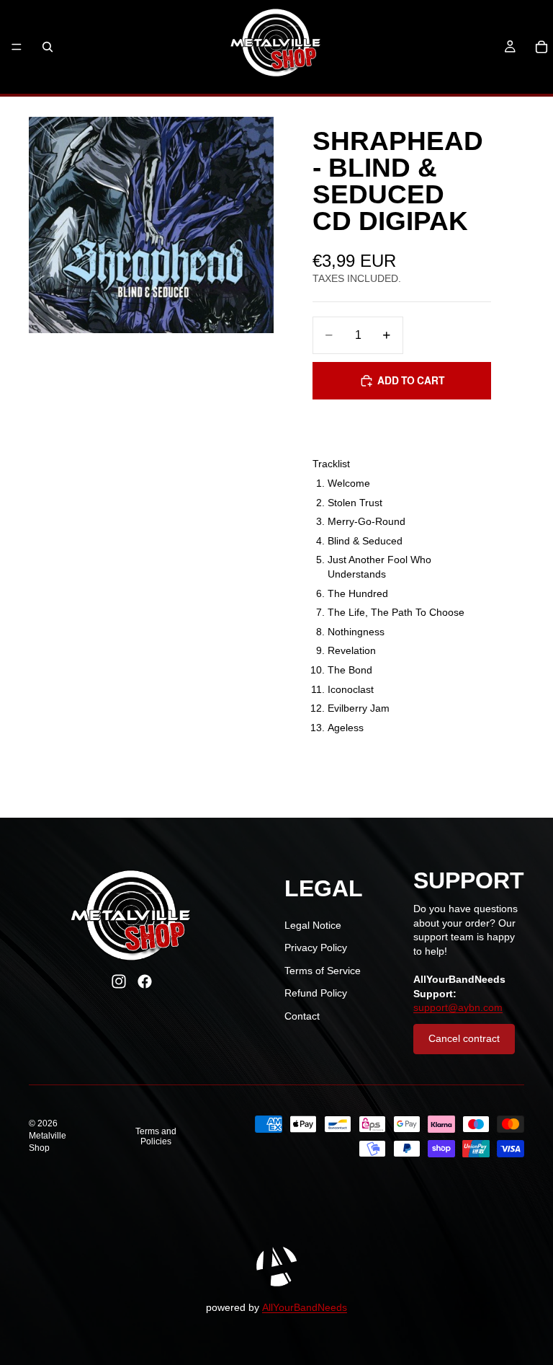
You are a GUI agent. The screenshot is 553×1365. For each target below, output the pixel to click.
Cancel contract (464, 1038)
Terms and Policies (155, 1136)
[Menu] (16, 46)
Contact (302, 1016)
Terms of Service (322, 970)
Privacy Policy (315, 947)
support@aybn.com (458, 1007)
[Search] (47, 47)
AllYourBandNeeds (304, 1307)
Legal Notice (312, 925)
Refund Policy (315, 993)
